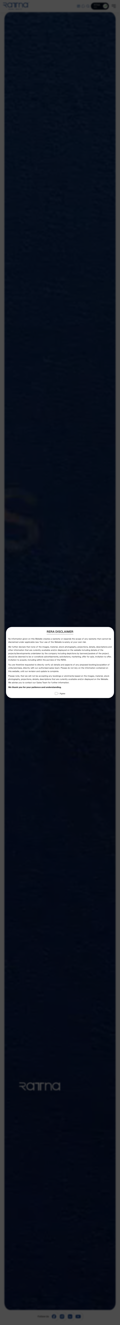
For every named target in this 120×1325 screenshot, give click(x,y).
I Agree (62, 693)
